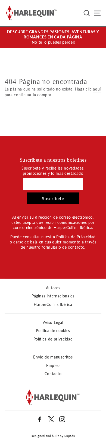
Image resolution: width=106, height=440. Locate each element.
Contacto (53, 374)
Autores (53, 288)
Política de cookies (53, 331)
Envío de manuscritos (53, 357)
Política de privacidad (53, 339)
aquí (97, 89)
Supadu (69, 436)
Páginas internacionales (53, 296)
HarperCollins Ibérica (53, 304)
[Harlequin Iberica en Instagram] (62, 419)
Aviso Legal (53, 322)
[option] (53, 37)
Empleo (53, 365)
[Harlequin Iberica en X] (51, 419)
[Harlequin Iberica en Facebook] (40, 419)
